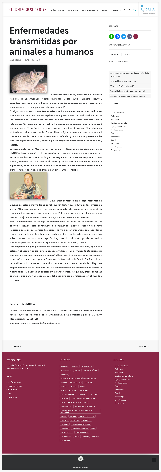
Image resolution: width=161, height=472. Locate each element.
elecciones (82, 394)
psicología (65, 428)
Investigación (116, 147)
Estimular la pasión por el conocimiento (127, 96)
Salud (39, 60)
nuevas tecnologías (86, 416)
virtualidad (65, 440)
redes (93, 428)
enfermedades (115, 54)
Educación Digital (68, 394)
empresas (93, 394)
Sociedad (115, 119)
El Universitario (27, 9)
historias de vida (74, 402)
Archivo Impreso (90, 10)
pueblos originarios (80, 428)
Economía (115, 137)
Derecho (114, 133)
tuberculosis (66, 436)
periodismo (86, 420)
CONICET (64, 382)
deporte (83, 386)
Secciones (73, 10)
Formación (115, 150)
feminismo (64, 398)
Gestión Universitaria (120, 123)
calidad (77, 370)
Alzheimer (64, 366)
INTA (86, 402)
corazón (88, 382)
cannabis (64, 374)
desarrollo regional (69, 390)
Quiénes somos (57, 10)
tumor (76, 436)
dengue (73, 386)
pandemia (64, 420)
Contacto (116, 10)
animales (75, 366)
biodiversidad (66, 370)
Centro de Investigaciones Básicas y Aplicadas (78, 378)
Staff (104, 10)
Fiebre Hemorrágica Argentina (83, 398)
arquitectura (87, 366)
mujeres (73, 416)
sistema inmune (66, 432)
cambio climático (90, 370)
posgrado (64, 424)
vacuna (86, 436)
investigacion (66, 406)
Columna (115, 116)
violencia (95, 436)
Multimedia (12, 390)
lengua (63, 416)
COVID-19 (64, 386)
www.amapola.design (80, 467)
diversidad (84, 390)
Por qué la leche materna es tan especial (127, 91)
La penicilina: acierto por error (123, 81)
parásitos (75, 420)
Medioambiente (117, 130)
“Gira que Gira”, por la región (122, 86)
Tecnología (115, 143)
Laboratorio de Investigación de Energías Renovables (76, 411)
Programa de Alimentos (81, 424)
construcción (76, 382)
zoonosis (127, 54)
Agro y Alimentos (118, 126)
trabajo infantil (82, 432)
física (63, 402)
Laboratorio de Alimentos (85, 406)
